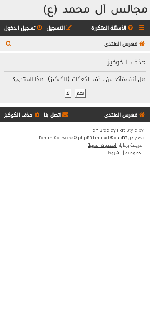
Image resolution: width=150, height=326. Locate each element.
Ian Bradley (103, 130)
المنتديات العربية (103, 145)
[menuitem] (113, 28)
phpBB (120, 138)
